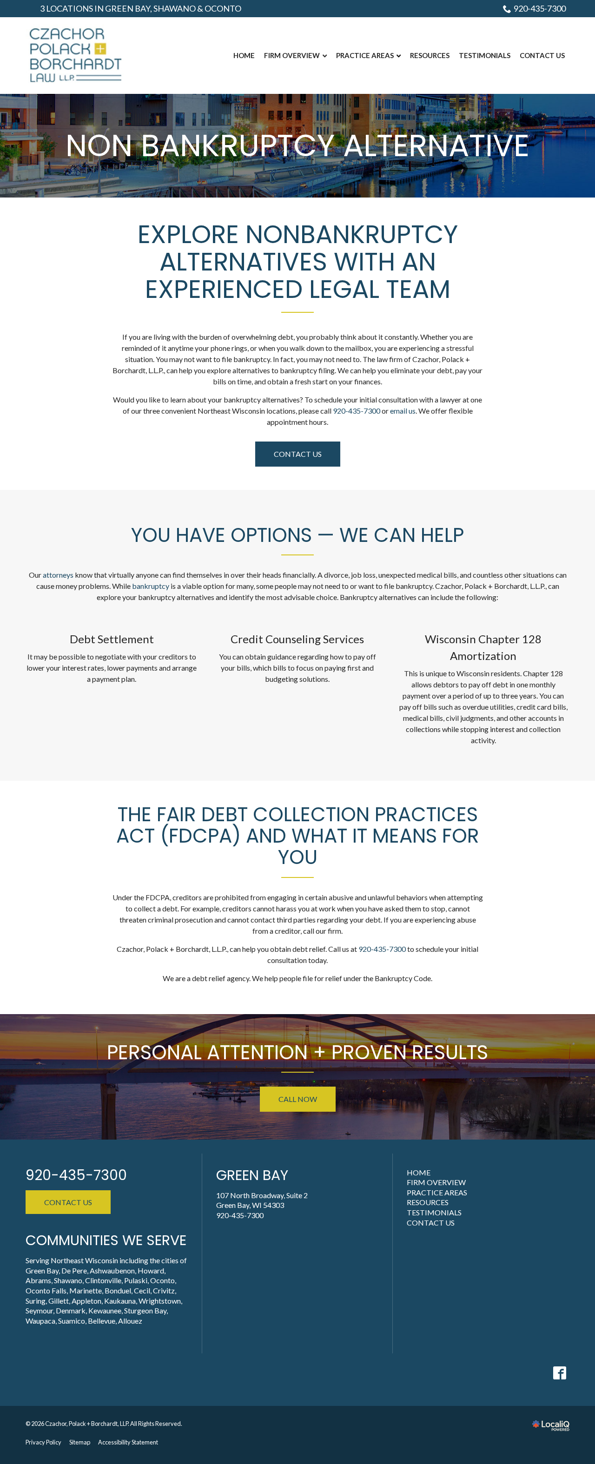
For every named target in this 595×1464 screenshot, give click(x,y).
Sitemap (79, 1442)
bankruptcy (150, 585)
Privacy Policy (43, 1442)
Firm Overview (436, 1182)
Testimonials (434, 1212)
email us (403, 410)
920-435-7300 (540, 8)
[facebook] (559, 1373)
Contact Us (298, 453)
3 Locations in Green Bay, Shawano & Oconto (140, 8)
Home (418, 1172)
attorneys (58, 574)
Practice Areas (437, 1192)
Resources (428, 1202)
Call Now (297, 1099)
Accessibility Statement (128, 1442)
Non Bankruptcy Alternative (297, 146)
